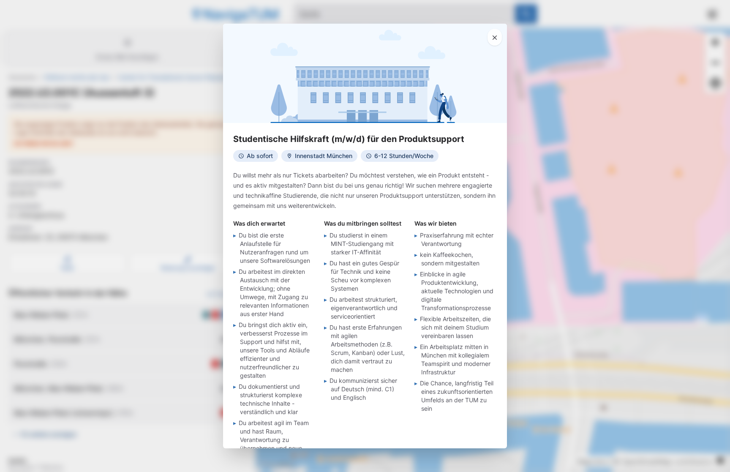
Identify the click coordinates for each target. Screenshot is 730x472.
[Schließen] (495, 37)
